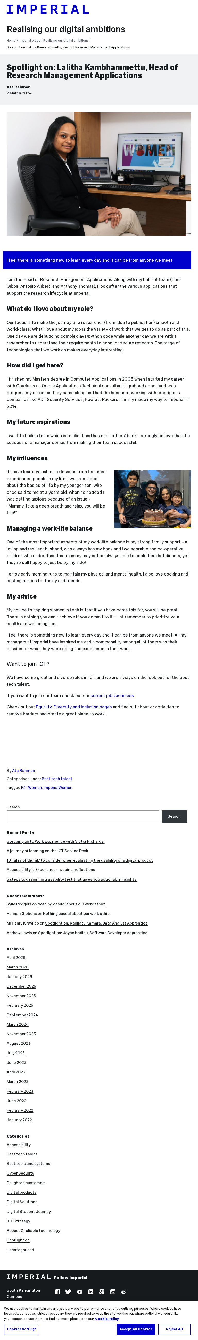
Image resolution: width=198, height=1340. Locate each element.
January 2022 (19, 1119)
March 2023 (17, 1081)
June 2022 (16, 1100)
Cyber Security (20, 1173)
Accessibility (19, 1144)
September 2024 (22, 1014)
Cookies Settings (21, 1329)
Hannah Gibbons (22, 913)
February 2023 (20, 1091)
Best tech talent (57, 778)
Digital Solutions (22, 1201)
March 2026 (18, 967)
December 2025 (21, 986)
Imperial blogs (29, 40)
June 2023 (16, 1062)
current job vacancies (112, 695)
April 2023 (16, 1072)
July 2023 (16, 1052)
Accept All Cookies (136, 1329)
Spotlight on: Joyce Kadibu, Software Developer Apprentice (92, 932)
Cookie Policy (107, 1319)
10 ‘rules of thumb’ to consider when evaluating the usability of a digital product (80, 860)
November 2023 (21, 1033)
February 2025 (20, 1005)
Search (13, 807)
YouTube (79, 1292)
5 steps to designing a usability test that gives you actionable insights (72, 879)
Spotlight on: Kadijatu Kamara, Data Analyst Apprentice (96, 923)
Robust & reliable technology (33, 1230)
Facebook (57, 1292)
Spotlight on (18, 1240)
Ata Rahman (18, 87)
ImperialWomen (58, 787)
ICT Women (31, 787)
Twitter (68, 1292)
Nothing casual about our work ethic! (71, 904)
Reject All (174, 1329)
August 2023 (18, 1043)
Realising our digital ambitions (66, 29)
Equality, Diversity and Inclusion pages (74, 707)
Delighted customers (26, 1182)
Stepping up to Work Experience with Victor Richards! (55, 841)
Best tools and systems (28, 1163)
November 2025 (21, 995)
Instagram (112, 1292)
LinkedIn (90, 1292)
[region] (99, 1320)
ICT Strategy (18, 1220)
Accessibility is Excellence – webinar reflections (51, 869)
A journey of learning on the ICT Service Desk (47, 850)
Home (11, 40)
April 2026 (16, 957)
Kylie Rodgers (19, 904)
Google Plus (101, 1292)
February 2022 (20, 1110)
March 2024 (18, 1024)
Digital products (21, 1192)
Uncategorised (20, 1249)
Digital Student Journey (29, 1211)
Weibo (123, 1292)
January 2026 (19, 976)
